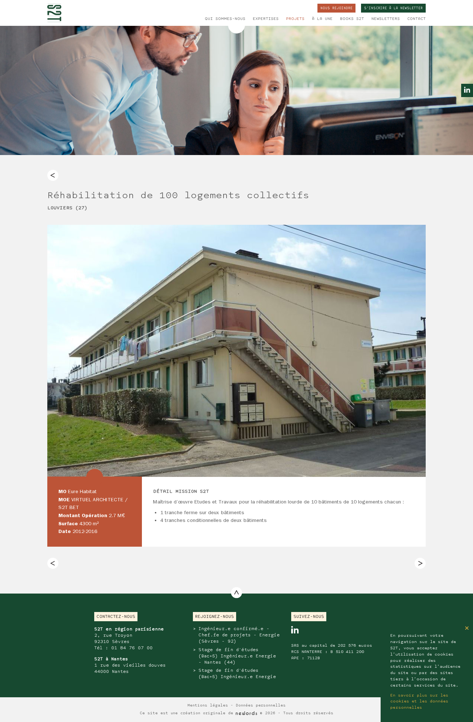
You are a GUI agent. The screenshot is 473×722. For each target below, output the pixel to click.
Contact (416, 19)
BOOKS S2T (352, 19)
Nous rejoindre (336, 8)
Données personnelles (261, 706)
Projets (295, 19)
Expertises (266, 19)
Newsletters (385, 19)
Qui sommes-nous (225, 19)
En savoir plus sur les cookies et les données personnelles (419, 701)
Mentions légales (207, 706)
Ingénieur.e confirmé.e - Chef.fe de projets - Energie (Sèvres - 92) (239, 635)
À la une (322, 19)
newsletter (393, 8)
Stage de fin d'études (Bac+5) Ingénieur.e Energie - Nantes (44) (237, 656)
